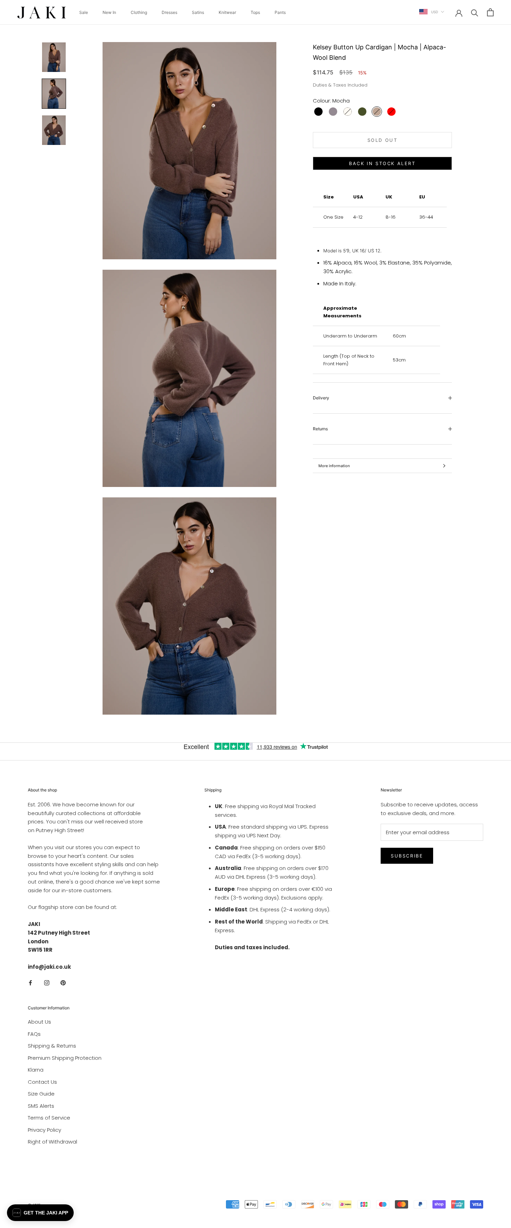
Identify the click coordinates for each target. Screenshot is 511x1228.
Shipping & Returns (52, 1045)
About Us (39, 1021)
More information (334, 465)
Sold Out (382, 140)
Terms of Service (49, 1117)
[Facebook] (30, 982)
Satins (198, 12)
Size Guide (41, 1093)
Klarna (35, 1069)
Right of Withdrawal (52, 1141)
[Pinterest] (63, 982)
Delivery (321, 397)
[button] (40, 1212)
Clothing (139, 12)
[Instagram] (46, 982)
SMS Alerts (41, 1105)
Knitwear (227, 12)
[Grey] (333, 111)
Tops (255, 12)
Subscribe (407, 856)
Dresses (169, 12)
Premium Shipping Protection (65, 1058)
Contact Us (42, 1081)
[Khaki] (362, 111)
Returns (320, 428)
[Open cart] (490, 12)
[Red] (391, 111)
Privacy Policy (44, 1129)
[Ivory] (347, 111)
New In (109, 12)
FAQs (34, 1034)
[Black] (318, 111)
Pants (280, 12)
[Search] (474, 12)
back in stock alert (382, 163)
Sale (83, 12)
